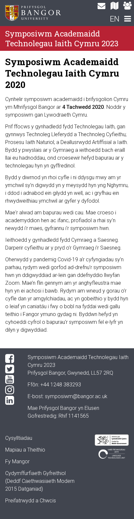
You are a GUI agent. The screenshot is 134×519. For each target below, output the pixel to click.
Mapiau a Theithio (25, 450)
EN (114, 18)
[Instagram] (11, 390)
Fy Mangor (17, 461)
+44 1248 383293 (60, 385)
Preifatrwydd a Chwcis (30, 500)
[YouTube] (11, 379)
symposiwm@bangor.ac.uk (76, 396)
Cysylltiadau (18, 438)
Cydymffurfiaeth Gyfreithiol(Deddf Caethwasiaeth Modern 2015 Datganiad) (39, 481)
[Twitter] (11, 369)
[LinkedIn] (11, 400)
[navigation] (127, 19)
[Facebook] (11, 358)
